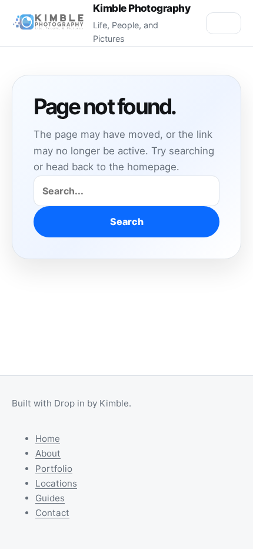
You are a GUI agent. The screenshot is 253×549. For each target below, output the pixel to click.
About (48, 453)
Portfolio (53, 468)
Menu (224, 23)
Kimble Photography (142, 8)
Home (47, 438)
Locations (56, 483)
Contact (52, 512)
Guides (50, 498)
